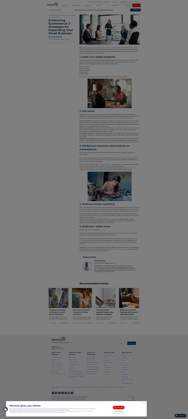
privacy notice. (62, 412)
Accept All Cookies (119, 407)
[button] (5, 409)
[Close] (143, 403)
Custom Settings (118, 411)
